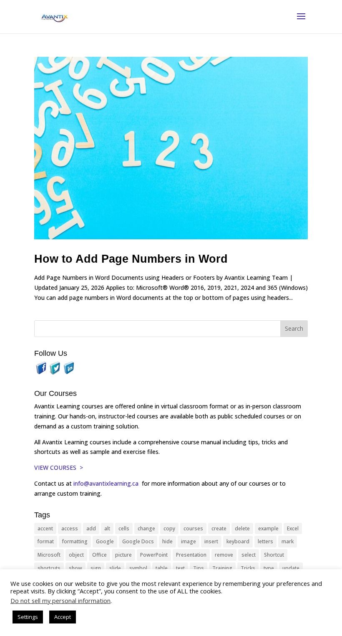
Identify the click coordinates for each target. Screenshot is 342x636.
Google (105, 541)
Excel (293, 528)
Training (222, 568)
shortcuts (49, 568)
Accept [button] (62, 617)
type (269, 568)
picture (123, 554)
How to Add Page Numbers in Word (131, 259)
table (162, 568)
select (248, 554)
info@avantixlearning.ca (106, 483)
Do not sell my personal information (60, 600)
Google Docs (138, 541)
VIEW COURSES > (58, 467)
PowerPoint (154, 554)
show (75, 568)
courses (193, 528)
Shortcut (274, 554)
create (218, 528)
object (76, 554)
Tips (198, 568)
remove (224, 554)
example (268, 528)
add (91, 528)
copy (169, 528)
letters (265, 541)
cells (123, 528)
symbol (138, 568)
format (46, 541)
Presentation (191, 554)
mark (288, 541)
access (69, 528)
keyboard (237, 541)
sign (96, 568)
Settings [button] (28, 617)
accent (45, 528)
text (180, 568)
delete (242, 528)
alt (107, 528)
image (188, 541)
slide (115, 568)
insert (211, 541)
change (146, 528)
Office (99, 554)
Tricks (248, 568)
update (290, 568)
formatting (75, 541)
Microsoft (49, 554)
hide (167, 541)
